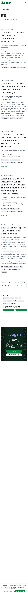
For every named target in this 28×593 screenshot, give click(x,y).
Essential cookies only (7, 591)
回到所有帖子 (5, 9)
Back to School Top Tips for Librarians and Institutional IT (14, 230)
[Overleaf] (6, 2)
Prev (11, 282)
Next (17, 286)
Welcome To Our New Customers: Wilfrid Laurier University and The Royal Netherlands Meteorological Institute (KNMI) (13, 186)
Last (23, 286)
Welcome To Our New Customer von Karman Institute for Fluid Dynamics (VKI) (13, 88)
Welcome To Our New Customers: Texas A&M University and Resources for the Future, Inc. (13, 140)
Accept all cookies (19, 591)
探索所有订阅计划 (14, 355)
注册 (15, 310)
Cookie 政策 (6, 588)
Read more (5, 71)
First (4, 282)
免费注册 (14, 351)
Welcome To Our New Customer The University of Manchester (12, 37)
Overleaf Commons (17, 55)
